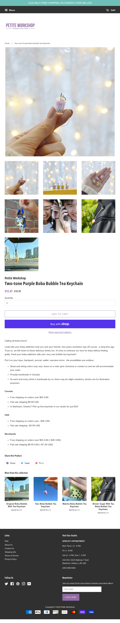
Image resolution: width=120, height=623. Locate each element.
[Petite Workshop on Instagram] (23, 584)
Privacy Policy (11, 559)
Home (7, 43)
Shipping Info (10, 552)
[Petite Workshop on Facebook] (12, 584)
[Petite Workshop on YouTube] (29, 584)
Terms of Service (12, 556)
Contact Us (9, 548)
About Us (8, 545)
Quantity (9, 298)
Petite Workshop (68, 607)
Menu (11, 10)
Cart (112, 10)
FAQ (6, 541)
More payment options (60, 332)
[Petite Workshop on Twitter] (6, 584)
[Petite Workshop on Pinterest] (18, 584)
